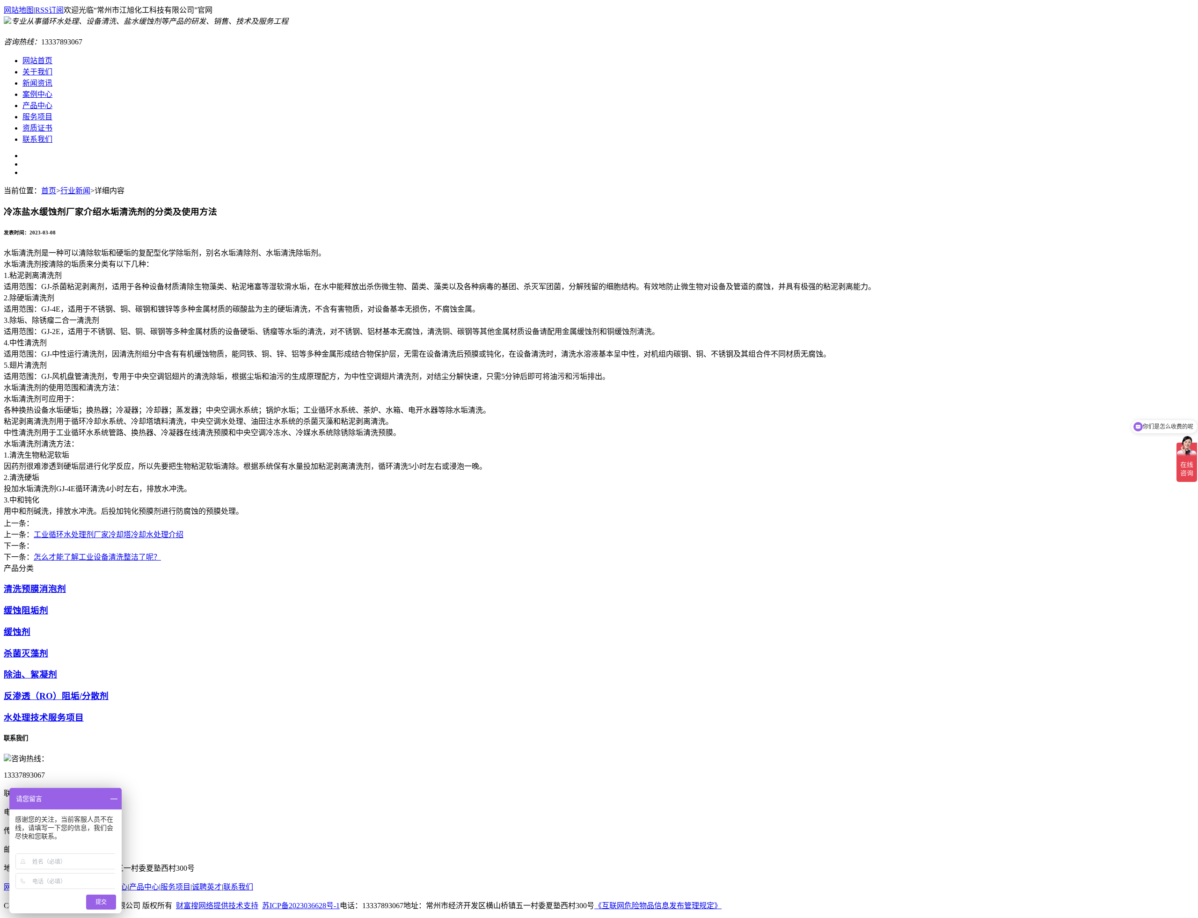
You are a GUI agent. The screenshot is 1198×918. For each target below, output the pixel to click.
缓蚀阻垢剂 (26, 610)
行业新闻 (75, 191)
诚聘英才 (207, 887)
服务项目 (175, 887)
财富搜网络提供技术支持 (217, 906)
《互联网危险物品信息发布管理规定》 (658, 906)
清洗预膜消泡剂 (35, 589)
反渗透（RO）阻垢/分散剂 (56, 696)
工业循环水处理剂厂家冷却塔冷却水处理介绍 (108, 535)
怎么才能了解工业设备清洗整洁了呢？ (97, 557)
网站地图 (19, 10)
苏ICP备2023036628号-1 (301, 906)
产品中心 (144, 887)
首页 (48, 191)
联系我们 (238, 887)
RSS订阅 (49, 10)
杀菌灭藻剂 (26, 653)
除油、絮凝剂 (30, 674)
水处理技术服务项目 (44, 717)
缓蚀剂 (17, 632)
